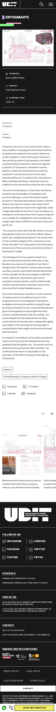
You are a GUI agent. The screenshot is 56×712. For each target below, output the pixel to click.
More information (34, 708)
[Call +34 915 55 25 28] (10, 708)
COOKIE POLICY (37, 681)
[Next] (51, 413)
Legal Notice (33, 671)
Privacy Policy (11, 671)
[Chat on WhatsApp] (4, 708)
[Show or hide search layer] (42, 4)
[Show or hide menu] (51, 4)
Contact (28, 689)
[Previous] (43, 413)
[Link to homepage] (11, 4)
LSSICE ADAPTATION (13, 681)
